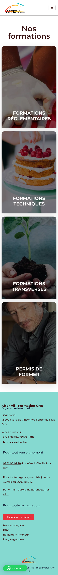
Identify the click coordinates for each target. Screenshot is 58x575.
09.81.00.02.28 (12, 463)
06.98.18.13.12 (24, 481)
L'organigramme (13, 539)
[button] (15, 568)
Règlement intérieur (16, 534)
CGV (6, 530)
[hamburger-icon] (52, 7)
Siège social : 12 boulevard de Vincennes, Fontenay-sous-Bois (29, 420)
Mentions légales (13, 525)
